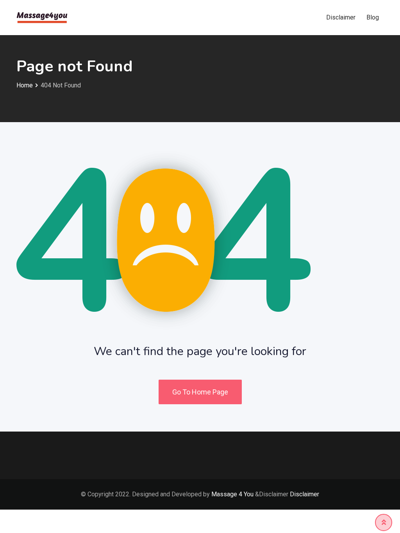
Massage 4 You (232, 494)
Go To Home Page (200, 392)
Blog (372, 17)
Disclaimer (340, 17)
